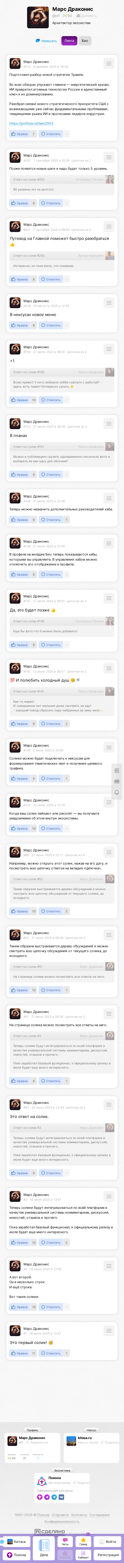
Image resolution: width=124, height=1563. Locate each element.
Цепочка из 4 (75, 855)
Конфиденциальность (62, 1521)
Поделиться (38, 1442)
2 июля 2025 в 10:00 (48, 750)
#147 (26, 601)
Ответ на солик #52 (28, 879)
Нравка (22, 134)
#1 (25, 1333)
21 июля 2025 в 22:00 (49, 501)
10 (34, 400)
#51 (26, 1016)
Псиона (54, 1478)
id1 (21, 1442)
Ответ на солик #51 (27, 966)
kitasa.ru (85, 1438)
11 (33, 1353)
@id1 (56, 16)
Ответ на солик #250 (29, 255)
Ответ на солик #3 (27, 1036)
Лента (69, 41)
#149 (26, 501)
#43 (26, 1107)
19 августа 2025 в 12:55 (51, 306)
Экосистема (62, 1470)
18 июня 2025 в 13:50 (45, 1269)
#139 (26, 750)
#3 (25, 1199)
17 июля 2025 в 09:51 (49, 601)
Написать (49, 41)
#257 (27, 160)
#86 (26, 855)
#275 (27, 66)
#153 (26, 426)
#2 (25, 1269)
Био (85, 41)
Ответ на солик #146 (28, 621)
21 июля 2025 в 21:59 (49, 546)
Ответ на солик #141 (28, 691)
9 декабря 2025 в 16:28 (50, 66)
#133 (26, 805)
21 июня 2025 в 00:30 (47, 1016)
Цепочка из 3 (76, 601)
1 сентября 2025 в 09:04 (51, 229)
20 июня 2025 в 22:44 (48, 1107)
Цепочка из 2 (81, 160)
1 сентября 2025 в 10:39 (51, 160)
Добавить (88, 16)
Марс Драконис (72, 9)
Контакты (79, 1515)
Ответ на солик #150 (28, 372)
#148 (26, 546)
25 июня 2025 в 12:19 (49, 805)
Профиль (32, 1430)
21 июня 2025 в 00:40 (48, 937)
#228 (27, 306)
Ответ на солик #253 (29, 179)
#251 (26, 229)
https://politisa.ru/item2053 (31, 123)
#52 (26, 937)
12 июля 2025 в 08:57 (49, 671)
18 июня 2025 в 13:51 (45, 1199)
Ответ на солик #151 (28, 446)
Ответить (53, 134)
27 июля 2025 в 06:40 (49, 426)
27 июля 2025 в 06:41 (49, 352)
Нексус (91, 1430)
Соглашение (100, 1515)
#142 (26, 671)
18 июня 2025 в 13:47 (45, 1333)
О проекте (60, 1515)
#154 (26, 352)
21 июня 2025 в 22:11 (47, 855)
